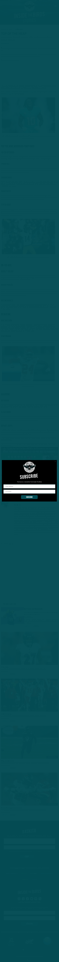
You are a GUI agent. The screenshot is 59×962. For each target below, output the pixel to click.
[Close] (55, 461)
